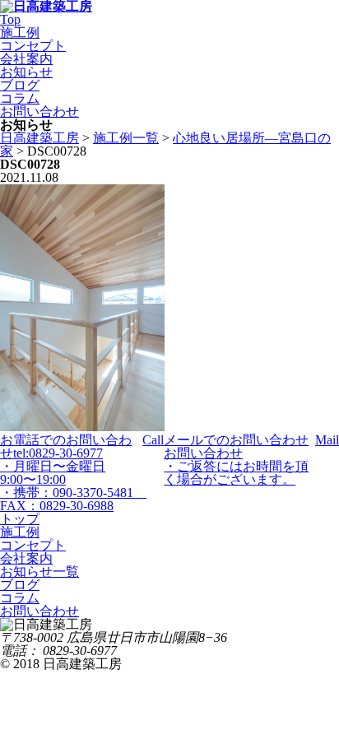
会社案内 (26, 59)
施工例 (19, 33)
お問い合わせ (39, 112)
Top (10, 19)
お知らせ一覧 (39, 572)
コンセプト (33, 46)
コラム (19, 98)
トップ (19, 519)
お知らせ (26, 72)
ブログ (19, 85)
